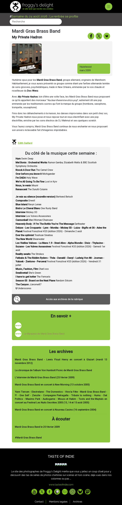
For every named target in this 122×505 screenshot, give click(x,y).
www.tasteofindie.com (61, 484)
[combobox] (36, 22)
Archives (77, 501)
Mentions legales (58, 501)
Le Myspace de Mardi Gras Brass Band (44, 333)
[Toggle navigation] (108, 6)
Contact (39, 501)
